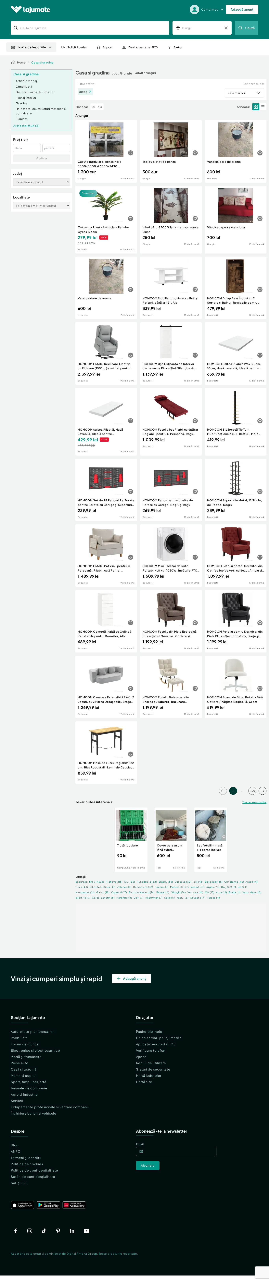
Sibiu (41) (109, 887)
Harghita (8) (124, 897)
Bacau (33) (162, 887)
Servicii (17, 1101)
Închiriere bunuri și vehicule (33, 1113)
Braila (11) (235, 892)
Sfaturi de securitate (153, 1069)
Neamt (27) (197, 887)
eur (99, 106)
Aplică (41, 158)
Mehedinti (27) (179, 887)
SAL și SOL (20, 1183)
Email (140, 1144)
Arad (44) (252, 881)
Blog (15, 1145)
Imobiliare (19, 1038)
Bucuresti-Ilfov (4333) (89, 881)
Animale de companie (29, 1088)
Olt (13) (209, 892)
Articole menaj (26, 81)
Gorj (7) (139, 897)
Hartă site (144, 1082)
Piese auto (19, 1063)
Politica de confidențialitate (34, 1170)
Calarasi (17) (119, 892)
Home (21, 62)
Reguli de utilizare (151, 1063)
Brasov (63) (166, 881)
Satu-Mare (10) (252, 892)
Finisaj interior (26, 97)
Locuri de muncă (25, 1044)
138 (252, 791)
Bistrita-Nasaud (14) (142, 892)
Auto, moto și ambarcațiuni (33, 1031)
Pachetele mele (149, 1031)
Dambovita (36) (143, 887)
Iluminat (22, 118)
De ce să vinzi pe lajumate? (158, 1038)
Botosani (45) (214, 881)
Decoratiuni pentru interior (35, 92)
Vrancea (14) (195, 892)
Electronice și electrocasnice (35, 1050)
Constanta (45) (234, 881)
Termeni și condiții (26, 1158)
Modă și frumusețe (26, 1057)
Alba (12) (221, 892)
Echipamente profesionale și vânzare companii (50, 1107)
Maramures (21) (85, 892)
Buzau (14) (162, 892)
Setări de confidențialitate (33, 1176)
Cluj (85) (129, 881)
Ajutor (141, 1057)
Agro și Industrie (24, 1094)
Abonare (148, 1165)
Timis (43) (81, 887)
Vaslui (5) (182, 897)
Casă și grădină (23, 1069)
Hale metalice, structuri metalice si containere (41, 111)
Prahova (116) (114, 881)
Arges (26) (213, 887)
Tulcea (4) (213, 897)
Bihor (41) (96, 887)
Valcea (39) (124, 887)
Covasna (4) (198, 897)
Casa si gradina (42, 62)
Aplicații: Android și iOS (156, 1044)
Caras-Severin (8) (103, 897)
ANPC (15, 1151)
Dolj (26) (226, 887)
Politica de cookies (27, 1164)
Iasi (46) (198, 881)
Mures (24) (240, 887)
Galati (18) (103, 892)
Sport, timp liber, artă (28, 1082)
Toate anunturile (254, 802)
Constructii (24, 86)
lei (93, 106)
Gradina (22, 103)
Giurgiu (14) (178, 892)
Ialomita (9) (82, 897)
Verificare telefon (150, 1050)
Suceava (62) (183, 881)
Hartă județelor (148, 1075)
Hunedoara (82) (147, 881)
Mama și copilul (24, 1075)
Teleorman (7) (154, 897)
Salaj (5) (169, 897)
